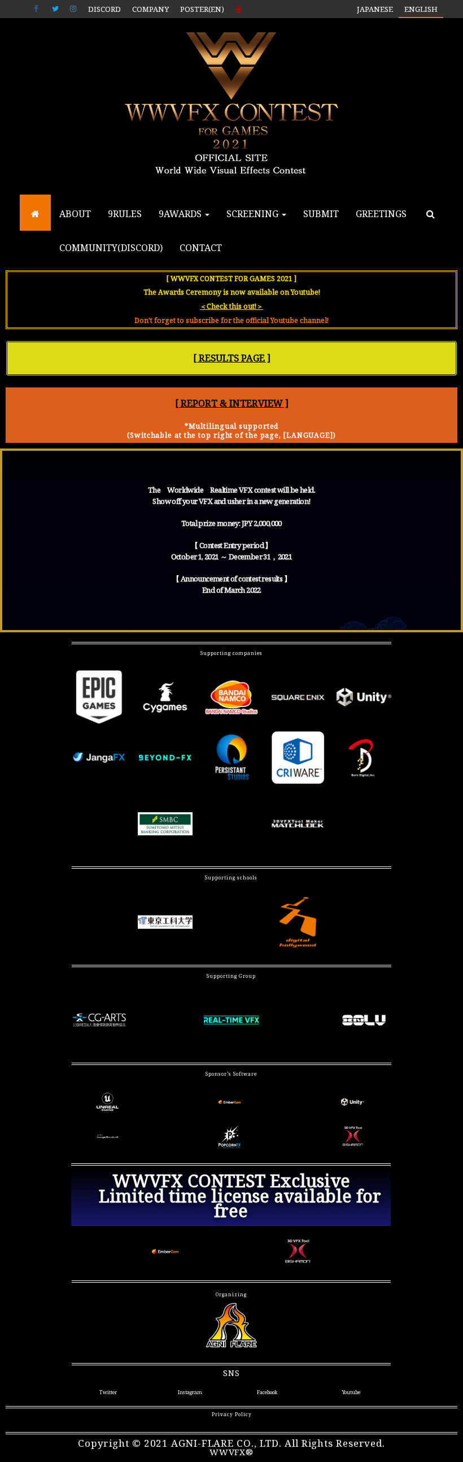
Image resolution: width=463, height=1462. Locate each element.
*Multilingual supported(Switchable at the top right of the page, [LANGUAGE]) (231, 430)
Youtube (239, 9)
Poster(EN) (202, 9)
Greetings (381, 214)
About (75, 214)
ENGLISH (421, 9)
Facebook (37, 9)
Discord (104, 9)
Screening (253, 214)
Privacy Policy (232, 1414)
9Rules (125, 214)
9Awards (181, 214)
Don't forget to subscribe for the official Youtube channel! (231, 320)
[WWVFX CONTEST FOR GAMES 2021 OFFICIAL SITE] (35, 214)
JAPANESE (375, 9)
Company (150, 9)
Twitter (55, 9)
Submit (321, 214)
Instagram (73, 9)
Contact (201, 247)
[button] (231, 358)
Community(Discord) (111, 247)
